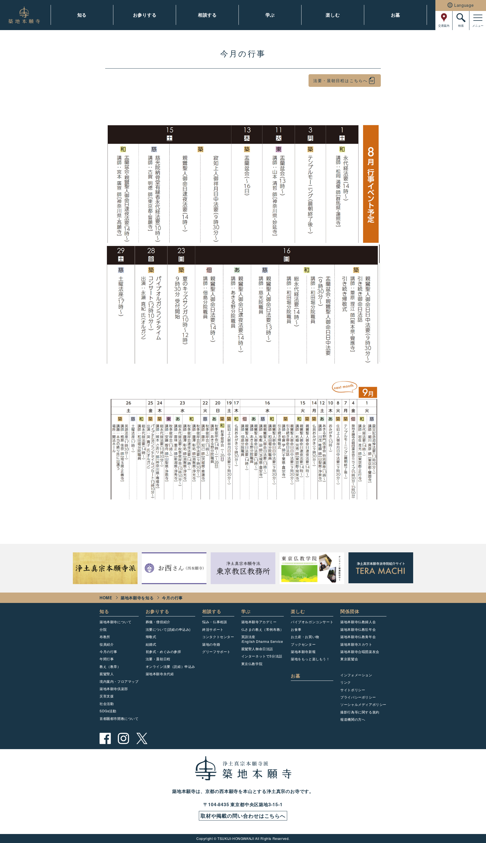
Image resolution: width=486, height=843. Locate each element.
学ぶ (270, 15)
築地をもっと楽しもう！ (310, 658)
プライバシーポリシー (358, 697)
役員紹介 (107, 644)
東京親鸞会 (349, 658)
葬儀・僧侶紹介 (158, 621)
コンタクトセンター (218, 636)
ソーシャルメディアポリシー (363, 704)
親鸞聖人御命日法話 (257, 648)
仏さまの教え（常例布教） (262, 629)
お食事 (296, 629)
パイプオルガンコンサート (312, 621)
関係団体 (349, 611)
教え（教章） (110, 666)
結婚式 (151, 644)
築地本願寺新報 (303, 651)
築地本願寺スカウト (356, 644)
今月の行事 (108, 651)
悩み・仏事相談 (214, 621)
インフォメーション (356, 674)
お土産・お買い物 (305, 636)
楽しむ (333, 15)
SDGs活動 (108, 710)
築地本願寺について (115, 621)
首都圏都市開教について (119, 718)
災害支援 (107, 695)
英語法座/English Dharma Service (262, 638)
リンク (345, 682)
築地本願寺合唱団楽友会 (359, 651)
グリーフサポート (216, 651)
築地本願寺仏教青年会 (358, 636)
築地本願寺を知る (137, 597)
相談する (207, 15)
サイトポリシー (352, 689)
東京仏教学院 (252, 663)
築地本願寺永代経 (160, 673)
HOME (106, 597)
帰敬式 (151, 636)
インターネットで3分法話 (261, 656)
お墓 (395, 15)
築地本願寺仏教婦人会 (358, 621)
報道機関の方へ (352, 719)
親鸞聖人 (107, 673)
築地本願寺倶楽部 (114, 688)
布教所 (105, 636)
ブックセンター (303, 644)
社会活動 (107, 703)
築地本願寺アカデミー (259, 621)
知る (82, 15)
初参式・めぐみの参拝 (163, 651)
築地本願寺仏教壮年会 (358, 629)
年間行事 (107, 658)
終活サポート (213, 629)
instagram (123, 738)
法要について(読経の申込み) (168, 629)
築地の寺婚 (211, 644)
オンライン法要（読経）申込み (170, 666)
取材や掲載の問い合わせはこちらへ (243, 815)
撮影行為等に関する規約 (359, 711)
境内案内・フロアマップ (119, 681)
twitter (141, 738)
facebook (105, 738)
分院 (103, 629)
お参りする (145, 15)
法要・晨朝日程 (158, 658)
